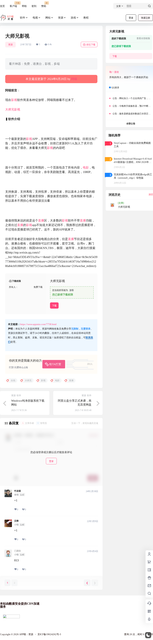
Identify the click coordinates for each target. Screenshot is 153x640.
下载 (54, 305)
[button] (148, 635)
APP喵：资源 (26, 634)
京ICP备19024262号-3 (49, 634)
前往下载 (90, 44)
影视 (14, 99)
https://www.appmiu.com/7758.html (38, 324)
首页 (2, 6)
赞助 (43, 4)
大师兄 (9, 109)
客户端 (13, 4)
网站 (48, 17)
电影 (86, 167)
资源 (60, 17)
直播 (41, 220)
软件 (22, 17)
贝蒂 (16, 521)
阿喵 (74, 79)
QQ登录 (115, 87)
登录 (131, 17)
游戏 (73, 17)
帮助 (24, 6)
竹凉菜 (17, 491)
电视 (35, 17)
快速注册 (145, 17)
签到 (34, 6)
